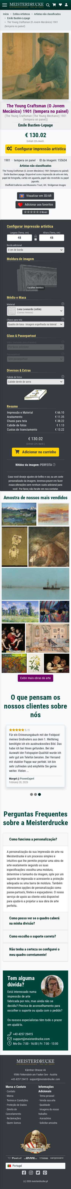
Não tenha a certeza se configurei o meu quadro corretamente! (34, 952)
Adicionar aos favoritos (38, 204)
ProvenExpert (22, 778)
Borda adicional (14, 245)
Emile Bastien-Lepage (18, 18)
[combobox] (35, 250)
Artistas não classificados (47, 14)
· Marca (9, 1096)
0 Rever (43, 212)
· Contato (10, 1091)
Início (6, 14)
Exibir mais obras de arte (35, 678)
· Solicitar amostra (47, 1123)
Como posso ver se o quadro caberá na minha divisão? (34, 921)
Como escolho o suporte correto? (32, 936)
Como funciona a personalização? (33, 839)
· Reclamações (13, 1118)
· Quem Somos (13, 1123)
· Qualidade (44, 1105)
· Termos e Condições (17, 1100)
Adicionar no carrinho (37, 452)
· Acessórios (44, 1118)
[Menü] (4, 5)
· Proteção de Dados (16, 1105)
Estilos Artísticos (21, 14)
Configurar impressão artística (39, 148)
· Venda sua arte (46, 1100)
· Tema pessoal (46, 1096)
